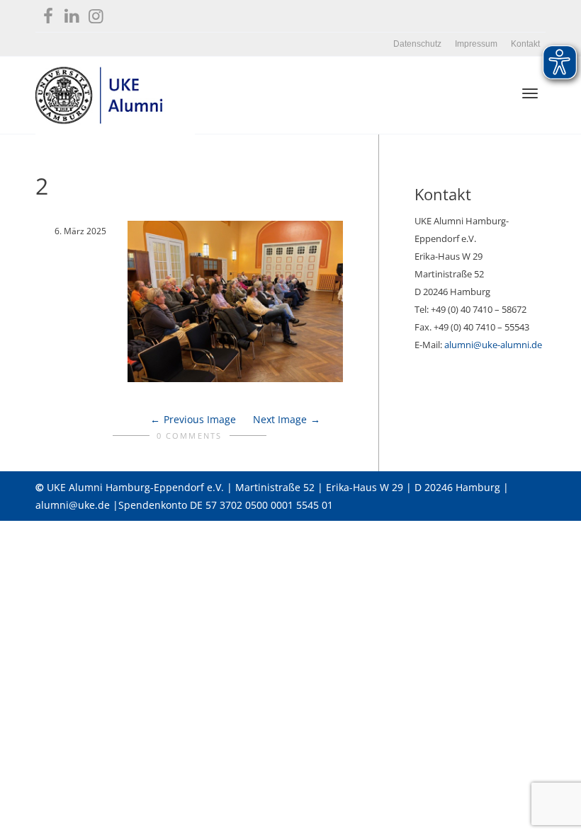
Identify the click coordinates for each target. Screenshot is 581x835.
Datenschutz (417, 44)
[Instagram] (96, 13)
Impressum (476, 44)
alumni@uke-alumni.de (493, 344)
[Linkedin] (72, 13)
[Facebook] (48, 13)
